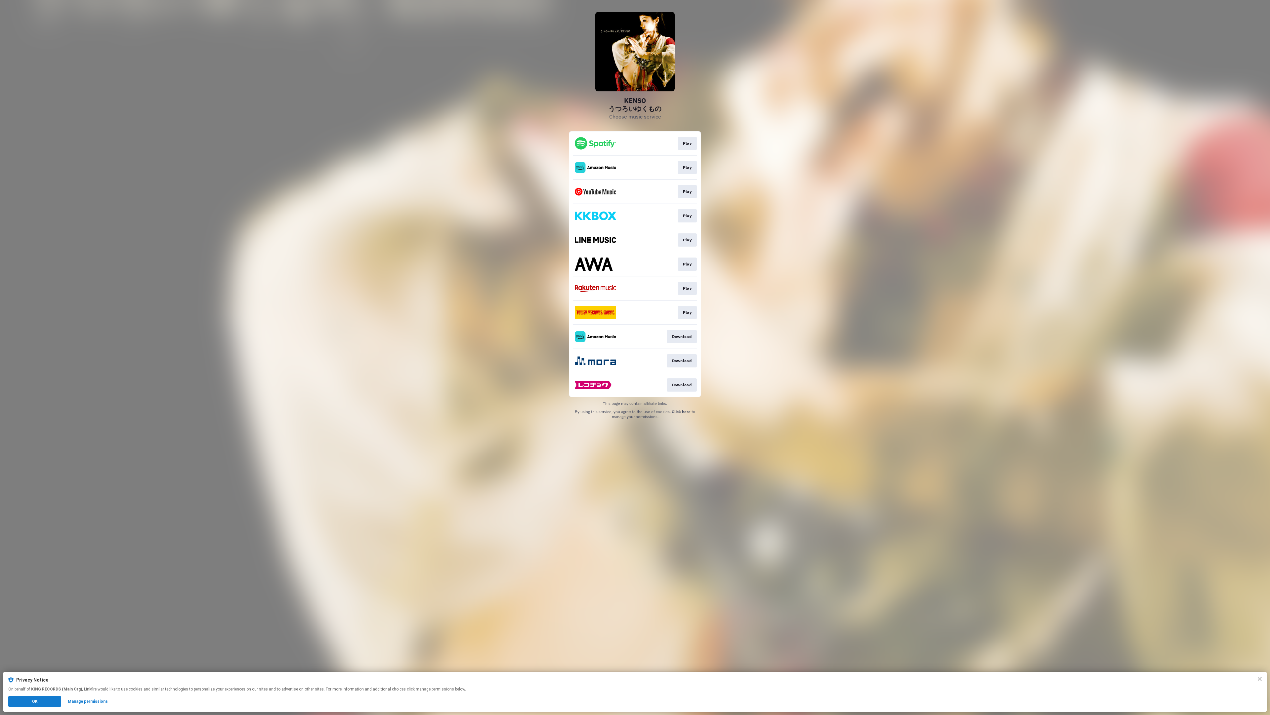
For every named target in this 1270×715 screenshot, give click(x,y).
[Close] (1259, 679)
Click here (681, 411)
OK (34, 701)
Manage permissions (88, 701)
